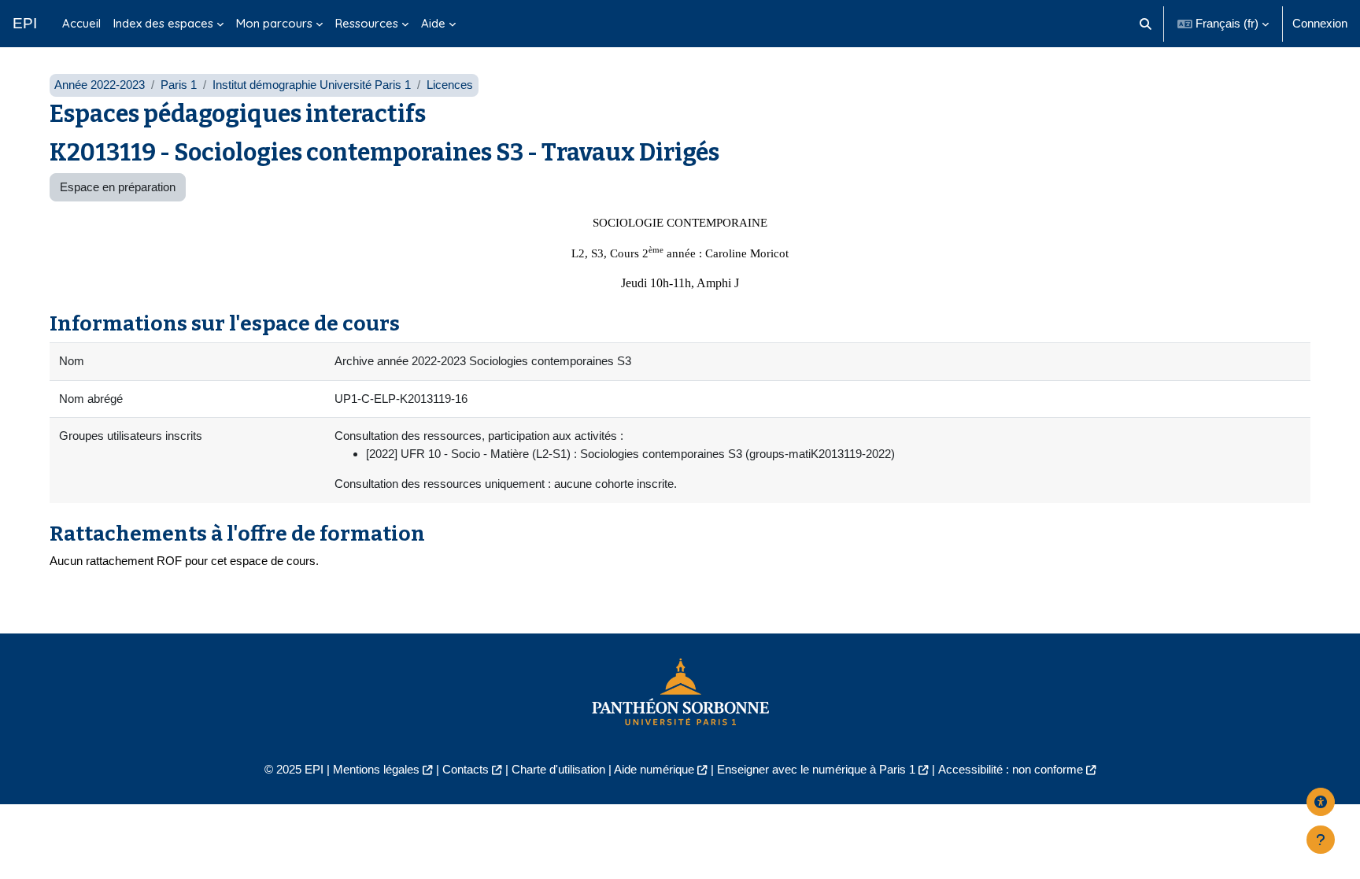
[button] (1146, 23)
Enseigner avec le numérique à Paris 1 (816, 769)
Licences (450, 84)
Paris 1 (179, 84)
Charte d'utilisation (558, 769)
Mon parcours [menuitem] (274, 23)
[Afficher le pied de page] (1320, 839)
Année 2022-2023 (99, 84)
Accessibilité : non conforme (1010, 769)
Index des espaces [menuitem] (163, 23)
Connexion (1319, 23)
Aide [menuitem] (433, 23)
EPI (25, 23)
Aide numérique (654, 769)
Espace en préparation (118, 187)
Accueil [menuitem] (81, 23)
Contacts (465, 769)
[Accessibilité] (1320, 802)
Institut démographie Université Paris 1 (312, 84)
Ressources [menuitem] (366, 23)
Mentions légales (376, 769)
